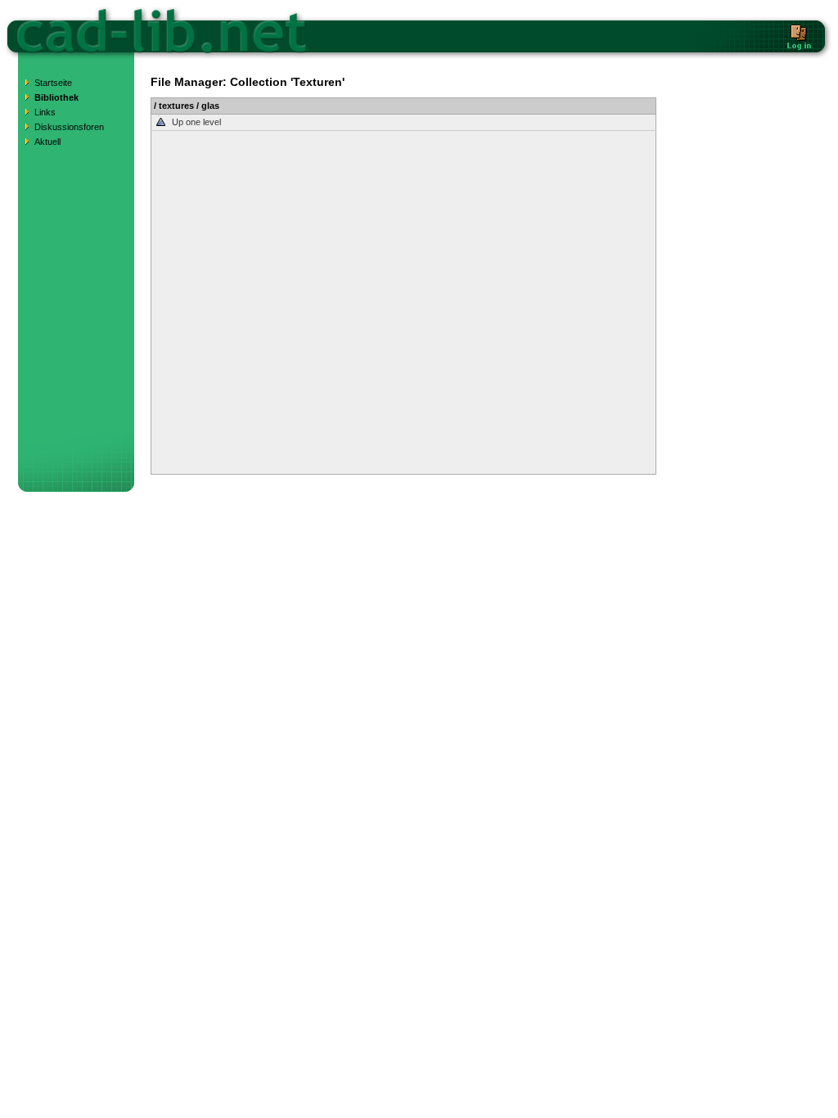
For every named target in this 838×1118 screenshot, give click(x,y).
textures (176, 105)
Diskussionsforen (69, 127)
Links (45, 112)
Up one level (196, 122)
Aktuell (47, 142)
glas (210, 105)
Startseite (53, 83)
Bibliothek (56, 97)
